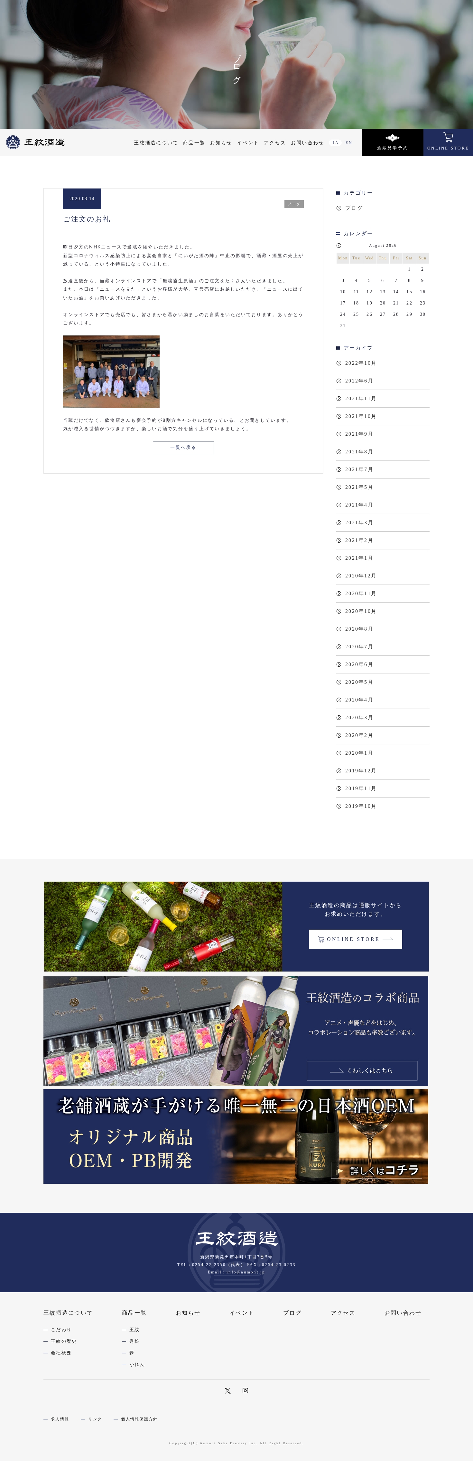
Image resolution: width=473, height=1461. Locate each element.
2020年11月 (361, 593)
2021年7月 (359, 469)
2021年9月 (359, 434)
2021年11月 (361, 398)
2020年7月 (359, 646)
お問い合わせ (307, 142)
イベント (248, 142)
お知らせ (221, 142)
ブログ (354, 208)
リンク (95, 1419)
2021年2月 (359, 540)
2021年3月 (359, 522)
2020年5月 (359, 682)
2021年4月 (359, 505)
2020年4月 (359, 699)
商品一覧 (194, 142)
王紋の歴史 (64, 1341)
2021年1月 (359, 558)
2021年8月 (359, 451)
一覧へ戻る (183, 447)
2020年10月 (361, 611)
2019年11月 (361, 788)
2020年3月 (359, 717)
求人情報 (60, 1419)
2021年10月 (361, 416)
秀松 (134, 1341)
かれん (137, 1364)
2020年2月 (359, 735)
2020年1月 (359, 753)
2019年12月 (361, 770)
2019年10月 (361, 806)
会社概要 (61, 1352)
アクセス (275, 142)
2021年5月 (359, 487)
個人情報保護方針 (139, 1419)
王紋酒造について (156, 142)
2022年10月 (361, 363)
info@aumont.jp (246, 1272)
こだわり (61, 1329)
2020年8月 (359, 629)
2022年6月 (359, 380)
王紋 (134, 1329)
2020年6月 (359, 664)
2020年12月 (361, 575)
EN (349, 142)
